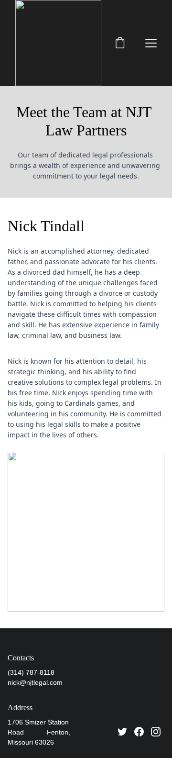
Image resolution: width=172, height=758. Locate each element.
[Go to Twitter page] (122, 732)
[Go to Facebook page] (139, 732)
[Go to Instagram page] (156, 732)
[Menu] (151, 43)
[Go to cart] (120, 43)
